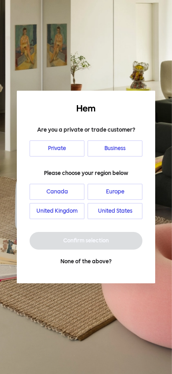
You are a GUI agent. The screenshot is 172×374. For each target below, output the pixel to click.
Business (115, 148)
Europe (115, 191)
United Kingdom (57, 210)
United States (115, 210)
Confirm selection (86, 240)
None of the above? (86, 261)
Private (57, 148)
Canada (57, 191)
